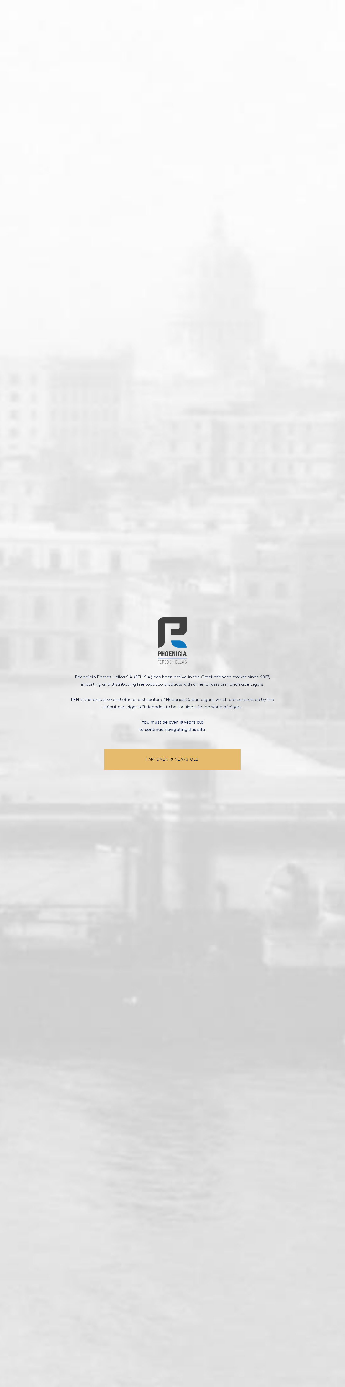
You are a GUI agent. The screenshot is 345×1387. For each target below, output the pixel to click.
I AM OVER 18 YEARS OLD (172, 759)
